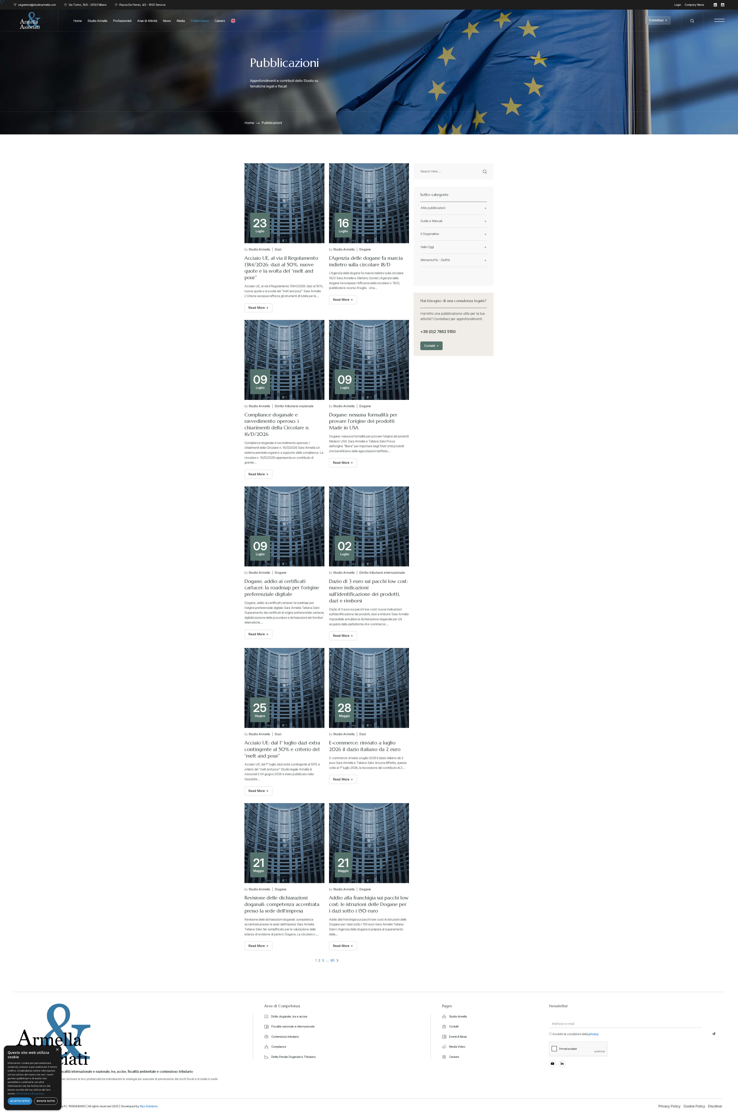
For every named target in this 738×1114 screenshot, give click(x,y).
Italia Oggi (427, 247)
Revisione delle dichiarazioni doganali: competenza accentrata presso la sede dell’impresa (281, 904)
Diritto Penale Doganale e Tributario (293, 1056)
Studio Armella (259, 249)
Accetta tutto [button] (20, 1101)
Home (249, 123)
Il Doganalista (430, 234)
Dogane (365, 249)
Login (677, 4)
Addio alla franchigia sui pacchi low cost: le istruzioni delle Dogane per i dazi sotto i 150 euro (369, 904)
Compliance (278, 1046)
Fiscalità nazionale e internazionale (292, 1026)
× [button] (57, 1049)
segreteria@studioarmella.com (37, 4)
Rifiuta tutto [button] (46, 1101)
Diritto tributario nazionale (294, 406)
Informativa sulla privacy (30, 1093)
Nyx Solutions (149, 1106)
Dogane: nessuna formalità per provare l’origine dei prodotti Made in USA (363, 421)
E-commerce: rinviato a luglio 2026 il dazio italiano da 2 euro (365, 746)
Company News (694, 4)
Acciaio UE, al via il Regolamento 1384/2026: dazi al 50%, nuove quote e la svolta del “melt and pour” (281, 268)
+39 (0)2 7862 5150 (438, 331)
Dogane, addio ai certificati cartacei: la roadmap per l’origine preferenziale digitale (281, 587)
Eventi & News (458, 1036)
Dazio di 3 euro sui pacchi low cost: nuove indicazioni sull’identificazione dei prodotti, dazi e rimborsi (368, 591)
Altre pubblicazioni (433, 208)
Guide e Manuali (431, 221)
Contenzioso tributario (285, 1036)
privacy (594, 1034)
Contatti (454, 1026)
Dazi (278, 249)
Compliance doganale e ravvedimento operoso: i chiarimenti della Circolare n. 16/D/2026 (276, 424)
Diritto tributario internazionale (382, 572)
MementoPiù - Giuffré (435, 260)
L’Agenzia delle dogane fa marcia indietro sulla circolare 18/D (366, 261)
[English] (234, 20)
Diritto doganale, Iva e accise (289, 1016)
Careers (454, 1056)
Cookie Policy (694, 1106)
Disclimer (715, 1106)
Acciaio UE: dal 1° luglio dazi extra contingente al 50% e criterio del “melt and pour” (282, 749)
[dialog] (33, 1078)
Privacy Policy (669, 1106)
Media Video (457, 1046)
